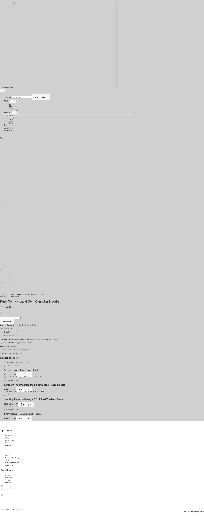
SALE (18, 296)
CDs (10, 106)
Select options (24, 375)
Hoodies (12, 117)
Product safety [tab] (9, 336)
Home (2, 294)
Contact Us (8, 131)
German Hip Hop (15, 110)
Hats (10, 121)
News (6, 125)
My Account (8, 129)
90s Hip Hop (4, 296)
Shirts (11, 115)
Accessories (8, 127)
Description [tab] (8, 332)
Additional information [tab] (12, 334)
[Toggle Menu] (13, 101)
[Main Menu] (2, 90)
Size (1, 313)
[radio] (7, 312)
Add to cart (7, 321)
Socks (11, 123)
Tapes (11, 108)
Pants (11, 119)
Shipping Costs (8, 328)
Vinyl (11, 104)
